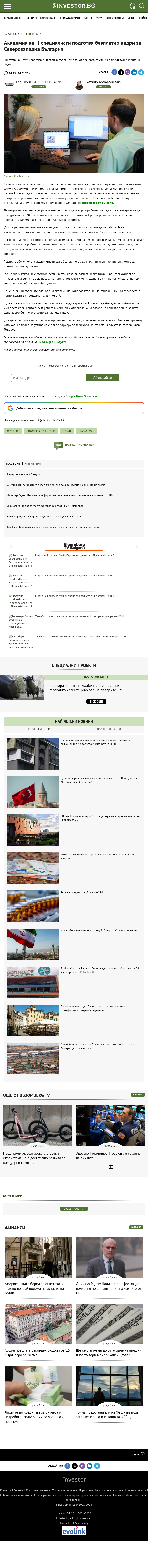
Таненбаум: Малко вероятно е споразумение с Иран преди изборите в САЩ (79, 616)
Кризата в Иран (70, 18)
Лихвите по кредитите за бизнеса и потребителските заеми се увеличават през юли (35, 1417)
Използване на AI (136, 1495)
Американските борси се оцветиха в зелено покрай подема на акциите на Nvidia (56, 485)
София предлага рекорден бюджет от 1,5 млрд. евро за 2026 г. (45, 516)
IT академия (86, 431)
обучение (13, 431)
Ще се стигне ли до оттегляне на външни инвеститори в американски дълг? (108, 1352)
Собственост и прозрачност (17, 1495)
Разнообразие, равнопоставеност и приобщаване (94, 1495)
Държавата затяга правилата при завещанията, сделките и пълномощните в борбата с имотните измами (96, 742)
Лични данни (74, 1500)
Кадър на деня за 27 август (23, 474)
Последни (13, 463)
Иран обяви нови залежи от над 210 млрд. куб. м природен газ (99, 930)
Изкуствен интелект (120, 18)
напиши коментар (79, 444)
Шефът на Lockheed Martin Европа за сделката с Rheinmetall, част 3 (74, 555)
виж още (138, 1094)
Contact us (66, 1523)
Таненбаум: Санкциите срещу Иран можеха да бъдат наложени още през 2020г (81, 636)
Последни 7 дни (39, 729)
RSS (27, 1490)
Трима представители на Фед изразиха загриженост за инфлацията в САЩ (107, 1414)
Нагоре (135, 1455)
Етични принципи (135, 1490)
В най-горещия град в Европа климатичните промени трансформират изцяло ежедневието (93, 1008)
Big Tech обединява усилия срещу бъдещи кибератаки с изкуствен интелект (53, 527)
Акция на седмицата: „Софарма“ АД (82, 892)
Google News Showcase (81, 396)
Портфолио (86, 1490)
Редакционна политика (109, 1490)
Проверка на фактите (49, 1495)
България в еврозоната (40, 18)
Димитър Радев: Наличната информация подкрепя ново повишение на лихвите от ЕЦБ (60, 495)
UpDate (67, 431)
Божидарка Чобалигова (103, 82)
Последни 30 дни (109, 729)
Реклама (18, 1490)
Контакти (5, 1490)
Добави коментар (74, 1208)
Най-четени (33, 463)
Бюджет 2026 (93, 18)
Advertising (81, 1523)
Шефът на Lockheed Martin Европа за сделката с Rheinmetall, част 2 (74, 575)
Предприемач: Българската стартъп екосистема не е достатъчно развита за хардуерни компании (34, 1158)
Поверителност (41, 1490)
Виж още (96, 701)
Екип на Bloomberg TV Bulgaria (39, 82)
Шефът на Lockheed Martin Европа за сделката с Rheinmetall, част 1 (74, 595)
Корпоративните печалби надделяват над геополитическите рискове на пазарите (84, 688)
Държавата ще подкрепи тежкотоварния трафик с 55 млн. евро (45, 506)
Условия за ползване (64, 1490)
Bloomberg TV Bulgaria (41, 431)
